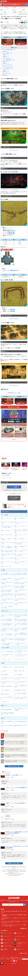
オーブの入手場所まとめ (5, 690)
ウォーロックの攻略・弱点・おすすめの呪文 (20, 579)
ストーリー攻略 (4, 7)
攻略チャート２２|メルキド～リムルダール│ (20, 559)
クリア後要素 (13, 12)
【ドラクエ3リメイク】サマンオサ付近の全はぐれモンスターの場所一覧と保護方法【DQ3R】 (15, 735)
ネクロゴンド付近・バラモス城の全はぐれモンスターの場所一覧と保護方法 (20, 629)
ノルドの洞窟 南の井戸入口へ (13, 270)
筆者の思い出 (5, 75)
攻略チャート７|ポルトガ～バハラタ (7, 531)
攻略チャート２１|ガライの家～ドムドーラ (7, 559)
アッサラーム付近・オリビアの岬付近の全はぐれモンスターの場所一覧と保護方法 (20, 615)
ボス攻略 (14, 7)
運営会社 (8, 958)
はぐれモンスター (23, 7)
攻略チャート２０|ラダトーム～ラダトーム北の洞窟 (20, 555)
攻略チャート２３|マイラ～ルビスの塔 (7, 562)
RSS (16, 960)
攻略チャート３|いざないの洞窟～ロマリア (7, 523)
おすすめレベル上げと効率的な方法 (7, 726)
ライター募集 (25, 959)
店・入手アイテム (7, 58)
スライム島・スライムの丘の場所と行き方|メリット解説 (20, 698)
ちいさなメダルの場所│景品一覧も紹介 (20, 686)
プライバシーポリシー (23, 957)
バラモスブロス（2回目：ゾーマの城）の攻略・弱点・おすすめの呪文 (20, 595)
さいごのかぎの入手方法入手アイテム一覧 (20, 682)
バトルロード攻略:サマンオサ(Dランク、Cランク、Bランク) (20, 655)
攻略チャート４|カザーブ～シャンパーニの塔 (20, 523)
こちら (16, 490)
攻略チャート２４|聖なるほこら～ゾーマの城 (20, 562)
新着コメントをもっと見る (14, 863)
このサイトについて (4, 957)
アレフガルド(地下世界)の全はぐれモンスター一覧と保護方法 (7, 620)
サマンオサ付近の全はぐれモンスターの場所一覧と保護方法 (7, 624)
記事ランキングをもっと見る (14, 766)
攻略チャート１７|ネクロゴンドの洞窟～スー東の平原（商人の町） (7, 551)
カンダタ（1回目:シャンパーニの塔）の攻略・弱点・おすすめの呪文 (7, 574)
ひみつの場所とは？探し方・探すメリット (7, 678)
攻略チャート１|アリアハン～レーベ (7, 519)
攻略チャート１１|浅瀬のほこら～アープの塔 (7, 539)
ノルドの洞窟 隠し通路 (10, 232)
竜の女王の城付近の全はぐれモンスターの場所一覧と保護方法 (20, 639)
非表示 (15, 47)
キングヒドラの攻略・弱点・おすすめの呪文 (20, 599)
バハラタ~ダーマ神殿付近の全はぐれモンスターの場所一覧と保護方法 (20, 634)
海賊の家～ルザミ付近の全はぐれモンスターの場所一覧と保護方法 (20, 620)
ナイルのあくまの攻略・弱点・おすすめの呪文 (7, 579)
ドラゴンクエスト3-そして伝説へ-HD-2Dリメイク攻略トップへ (16, 506)
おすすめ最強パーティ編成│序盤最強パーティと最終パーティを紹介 (7, 714)
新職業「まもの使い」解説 (19, 670)
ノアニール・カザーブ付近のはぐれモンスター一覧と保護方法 (7, 634)
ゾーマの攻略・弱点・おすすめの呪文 (7, 603)
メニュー (1, 964)
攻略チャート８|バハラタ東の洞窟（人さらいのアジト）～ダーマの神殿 (20, 531)
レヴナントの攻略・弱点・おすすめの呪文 (20, 591)
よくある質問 (3, 670)
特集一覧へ (14, 439)
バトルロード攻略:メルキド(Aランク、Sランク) (7, 655)
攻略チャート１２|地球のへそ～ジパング (20, 539)
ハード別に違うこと (4, 701)
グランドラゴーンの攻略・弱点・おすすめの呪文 (7, 607)
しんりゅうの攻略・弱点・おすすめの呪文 (20, 603)
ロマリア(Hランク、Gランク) (19, 659)
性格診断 (23, 9)
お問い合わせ (19, 958)
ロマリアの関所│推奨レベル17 (8, 49)
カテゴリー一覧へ (7, 477)
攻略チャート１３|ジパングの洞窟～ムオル (7, 543)
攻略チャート (6, 51)
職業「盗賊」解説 (4, 674)
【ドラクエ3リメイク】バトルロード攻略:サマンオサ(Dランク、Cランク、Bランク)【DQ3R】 (15, 742)
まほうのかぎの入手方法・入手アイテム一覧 (7, 682)
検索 (24, 904)
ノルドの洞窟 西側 (11, 309)
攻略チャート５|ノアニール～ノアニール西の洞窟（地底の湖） (7, 527)
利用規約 (16, 957)
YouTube (14, 961)
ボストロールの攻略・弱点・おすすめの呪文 (7, 583)
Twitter (12, 960)
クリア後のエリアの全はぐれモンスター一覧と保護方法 (7, 644)
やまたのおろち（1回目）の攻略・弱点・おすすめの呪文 (20, 587)
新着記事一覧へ (24, 928)
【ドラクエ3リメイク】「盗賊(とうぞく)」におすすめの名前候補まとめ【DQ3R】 (15, 761)
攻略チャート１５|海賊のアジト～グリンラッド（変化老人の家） (7, 547)
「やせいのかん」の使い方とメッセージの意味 (20, 644)
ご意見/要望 (11, 957)
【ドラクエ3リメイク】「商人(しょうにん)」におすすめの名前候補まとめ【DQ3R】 (15, 749)
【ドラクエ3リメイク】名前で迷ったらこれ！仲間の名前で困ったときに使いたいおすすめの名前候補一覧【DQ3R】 (15, 755)
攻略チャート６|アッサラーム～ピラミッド (20, 527)
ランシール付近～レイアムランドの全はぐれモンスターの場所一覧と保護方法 (7, 639)
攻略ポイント (6, 56)
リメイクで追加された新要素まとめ (20, 694)
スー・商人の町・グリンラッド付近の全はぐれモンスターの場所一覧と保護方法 (7, 629)
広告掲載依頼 (13, 958)
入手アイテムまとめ (7, 66)
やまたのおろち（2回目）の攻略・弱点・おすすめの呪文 (6, 591)
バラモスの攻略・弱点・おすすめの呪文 (7, 587)
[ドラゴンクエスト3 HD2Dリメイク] (3, 1)
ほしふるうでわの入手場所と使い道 (7, 698)
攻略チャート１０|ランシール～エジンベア (20, 535)
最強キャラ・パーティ (5, 9)
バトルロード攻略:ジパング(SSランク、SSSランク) (20, 651)
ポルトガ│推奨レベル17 (7, 53)
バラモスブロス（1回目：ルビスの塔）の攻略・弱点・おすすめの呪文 (7, 595)
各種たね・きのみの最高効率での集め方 (7, 722)
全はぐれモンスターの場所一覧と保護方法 (7, 615)
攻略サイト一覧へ (23, 953)
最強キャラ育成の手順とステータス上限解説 (20, 709)
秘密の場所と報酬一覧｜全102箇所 (20, 726)
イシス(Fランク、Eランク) (6, 659)
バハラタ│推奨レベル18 (7, 68)
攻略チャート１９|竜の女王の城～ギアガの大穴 (7, 555)
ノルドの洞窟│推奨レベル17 (8, 59)
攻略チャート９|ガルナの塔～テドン (7, 535)
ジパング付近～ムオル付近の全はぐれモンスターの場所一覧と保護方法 (20, 624)
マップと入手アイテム (8, 64)
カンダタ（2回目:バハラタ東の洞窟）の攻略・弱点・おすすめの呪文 (20, 574)
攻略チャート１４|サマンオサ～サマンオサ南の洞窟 (20, 543)
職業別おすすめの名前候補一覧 (7, 686)
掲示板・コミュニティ (23, 12)
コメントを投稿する (14, 487)
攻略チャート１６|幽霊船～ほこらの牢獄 (20, 547)
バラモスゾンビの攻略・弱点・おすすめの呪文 (7, 599)
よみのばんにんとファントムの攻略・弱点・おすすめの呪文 (20, 583)
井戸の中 (13, 230)
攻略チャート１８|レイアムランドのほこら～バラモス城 (20, 551)
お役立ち (14, 9)
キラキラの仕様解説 (18, 674)
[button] (14, 98)
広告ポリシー (3, 958)
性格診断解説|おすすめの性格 (19, 690)
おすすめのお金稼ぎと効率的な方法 (20, 722)
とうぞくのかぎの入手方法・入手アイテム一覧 (20, 678)
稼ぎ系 (4, 12)
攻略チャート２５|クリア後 (6, 566)
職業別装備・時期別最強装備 (6, 709)
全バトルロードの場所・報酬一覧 (7, 651)
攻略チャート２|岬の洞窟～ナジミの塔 (20, 519)
